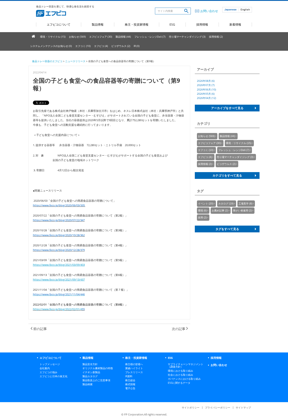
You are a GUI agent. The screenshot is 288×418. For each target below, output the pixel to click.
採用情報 (202, 24)
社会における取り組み (180, 375)
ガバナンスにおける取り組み (184, 379)
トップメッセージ (50, 364)
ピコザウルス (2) (120, 46)
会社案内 (45, 368)
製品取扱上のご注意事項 (96, 380)
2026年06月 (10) (206, 89)
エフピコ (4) (101, 46)
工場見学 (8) (245, 203)
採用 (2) (202, 217)
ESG (172, 24)
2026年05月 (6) (206, 94)
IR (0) (137, 46)
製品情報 (98, 24)
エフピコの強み (48, 372)
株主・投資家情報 (136, 24)
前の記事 (39, 328)
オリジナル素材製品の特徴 (97, 368)
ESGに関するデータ (179, 383)
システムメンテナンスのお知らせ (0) (51, 46)
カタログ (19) (226, 203)
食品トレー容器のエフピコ (47, 61)
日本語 (230, 9)
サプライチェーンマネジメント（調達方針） (185, 365)
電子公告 (130, 388)
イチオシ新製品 (91, 372)
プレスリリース (134, 372)
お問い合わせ (209, 11)
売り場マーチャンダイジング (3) (187, 36)
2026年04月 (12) (206, 98)
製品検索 (87, 384)
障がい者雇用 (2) (242, 210)
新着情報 (235, 24)
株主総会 (130, 380)
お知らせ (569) (77, 36)
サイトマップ (243, 407)
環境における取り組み (180, 371)
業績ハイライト (134, 368)
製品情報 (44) (123, 36)
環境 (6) (202, 210)
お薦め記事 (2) (220, 210)
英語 (245, 9)
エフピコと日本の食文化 (53, 376)
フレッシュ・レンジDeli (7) (150, 36)
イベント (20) (205, 203)
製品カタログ (90, 376)
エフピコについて (58, 24)
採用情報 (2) (216, 36)
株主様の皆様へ (134, 364)
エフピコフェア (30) (100, 36)
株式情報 (130, 384)
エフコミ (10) (83, 46)
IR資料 (128, 376)
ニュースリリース (75, 61)
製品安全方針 (90, 364)
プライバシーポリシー (217, 407)
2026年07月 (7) (206, 85)
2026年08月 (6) (206, 81)
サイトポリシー (190, 407)
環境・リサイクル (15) (53, 36)
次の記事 (179, 328)
